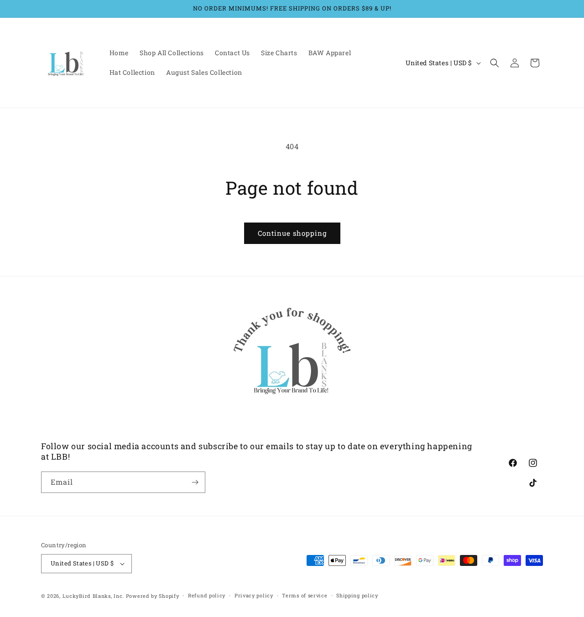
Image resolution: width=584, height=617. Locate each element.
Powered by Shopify (152, 595)
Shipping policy (357, 595)
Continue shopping (292, 233)
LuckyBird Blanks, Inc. (93, 595)
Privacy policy (254, 595)
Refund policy (206, 595)
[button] (495, 63)
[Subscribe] (195, 482)
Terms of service (304, 595)
